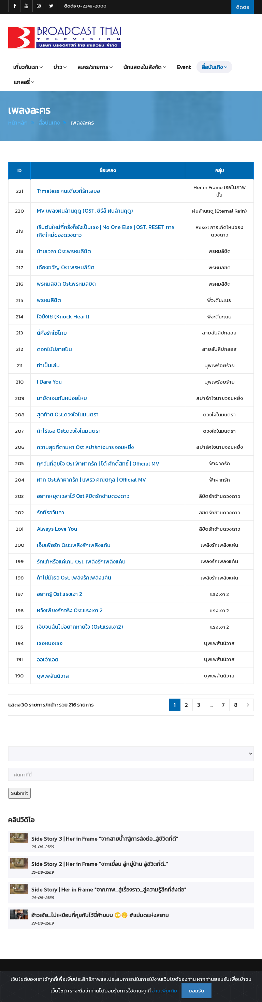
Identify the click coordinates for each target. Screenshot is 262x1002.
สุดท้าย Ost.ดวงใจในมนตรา (68, 414)
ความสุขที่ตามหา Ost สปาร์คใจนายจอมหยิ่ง (85, 447)
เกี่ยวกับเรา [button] (25, 67)
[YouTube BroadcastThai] (26, 6)
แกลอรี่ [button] (22, 82)
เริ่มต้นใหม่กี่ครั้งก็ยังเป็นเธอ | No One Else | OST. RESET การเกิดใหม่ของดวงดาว (105, 231)
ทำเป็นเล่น (48, 365)
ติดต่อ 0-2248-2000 (85, 6)
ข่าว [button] (58, 67)
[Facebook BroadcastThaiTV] (14, 6)
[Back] (248, 705)
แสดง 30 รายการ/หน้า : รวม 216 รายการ (51, 704)
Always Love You (57, 529)
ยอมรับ (196, 990)
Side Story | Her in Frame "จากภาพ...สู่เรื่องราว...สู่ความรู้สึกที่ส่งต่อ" (108, 889)
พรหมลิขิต (49, 300)
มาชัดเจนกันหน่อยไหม (62, 398)
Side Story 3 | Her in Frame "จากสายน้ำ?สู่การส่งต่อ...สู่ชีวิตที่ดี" (104, 838)
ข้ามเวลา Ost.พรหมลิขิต (64, 251)
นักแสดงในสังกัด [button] (142, 67)
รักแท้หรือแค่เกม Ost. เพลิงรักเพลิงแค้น (81, 561)
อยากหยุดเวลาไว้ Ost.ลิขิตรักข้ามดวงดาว (83, 496)
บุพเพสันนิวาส (53, 676)
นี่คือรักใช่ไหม (52, 333)
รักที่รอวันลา (50, 512)
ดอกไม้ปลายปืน (54, 349)
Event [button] (184, 67)
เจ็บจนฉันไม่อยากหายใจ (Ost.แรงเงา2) (80, 626)
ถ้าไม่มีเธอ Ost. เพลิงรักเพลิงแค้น (74, 577)
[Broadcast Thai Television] (64, 37)
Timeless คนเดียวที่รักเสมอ (68, 191)
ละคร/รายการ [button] (92, 67)
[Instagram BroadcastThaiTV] (39, 6)
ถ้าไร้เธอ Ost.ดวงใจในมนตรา (69, 431)
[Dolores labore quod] (19, 838)
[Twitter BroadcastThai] (51, 6)
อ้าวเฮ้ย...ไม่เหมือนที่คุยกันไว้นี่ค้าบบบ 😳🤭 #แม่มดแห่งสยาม (100, 915)
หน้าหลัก (18, 122)
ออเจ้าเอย (47, 659)
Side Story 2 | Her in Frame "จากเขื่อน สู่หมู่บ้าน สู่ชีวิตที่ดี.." (99, 864)
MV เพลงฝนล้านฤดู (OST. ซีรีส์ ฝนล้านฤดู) (85, 210)
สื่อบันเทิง (49, 122)
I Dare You (49, 381)
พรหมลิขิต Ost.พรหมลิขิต (66, 284)
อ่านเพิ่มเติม (164, 990)
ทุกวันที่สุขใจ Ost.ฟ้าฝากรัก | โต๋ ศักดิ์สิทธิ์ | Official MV (98, 463)
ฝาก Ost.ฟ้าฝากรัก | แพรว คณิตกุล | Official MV (91, 479)
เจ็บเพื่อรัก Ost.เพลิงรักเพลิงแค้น (74, 545)
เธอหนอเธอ (49, 643)
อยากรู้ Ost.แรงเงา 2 (59, 594)
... (211, 705)
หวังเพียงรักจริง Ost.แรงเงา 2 (70, 610)
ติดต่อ (242, 7)
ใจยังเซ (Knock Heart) (63, 316)
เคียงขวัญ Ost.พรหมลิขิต (65, 267)
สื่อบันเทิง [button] (212, 67)
